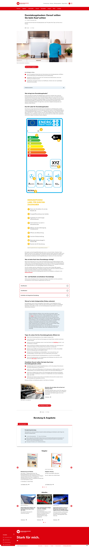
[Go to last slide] (18, 467)
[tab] (43, 522)
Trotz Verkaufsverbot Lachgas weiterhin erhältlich (44, 508)
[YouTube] (17, 540)
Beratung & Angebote (31, 67)
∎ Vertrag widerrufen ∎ (67, 545)
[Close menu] (13, 534)
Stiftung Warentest (28, 272)
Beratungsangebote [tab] (23, 424)
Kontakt (52, 545)
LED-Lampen (34, 358)
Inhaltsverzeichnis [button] (29, 87)
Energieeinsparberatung (30, 430)
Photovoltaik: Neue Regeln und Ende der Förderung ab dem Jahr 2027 (28, 509)
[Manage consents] (87, 545)
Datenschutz (40, 545)
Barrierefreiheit (58, 545)
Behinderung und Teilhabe (27, 471)
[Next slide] (71, 467)
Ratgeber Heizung (49, 471)
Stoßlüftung (55, 342)
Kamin (32, 316)
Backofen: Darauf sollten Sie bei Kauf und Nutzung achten (54, 388)
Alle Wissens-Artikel (44, 405)
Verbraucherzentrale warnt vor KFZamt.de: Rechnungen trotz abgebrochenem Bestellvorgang (60, 509)
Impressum (46, 545)
